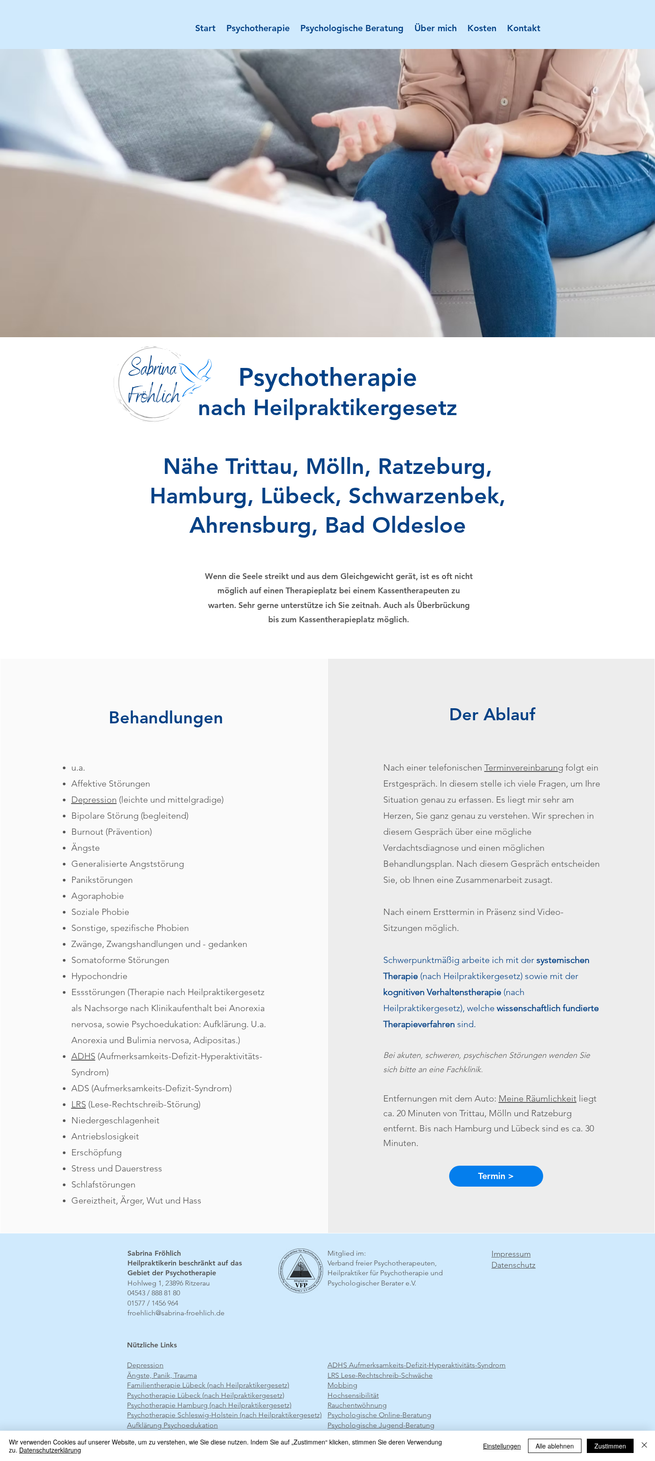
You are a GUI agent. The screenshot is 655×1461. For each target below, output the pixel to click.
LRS (78, 1104)
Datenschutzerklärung (50, 1449)
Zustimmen (610, 1445)
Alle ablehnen (555, 1445)
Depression (94, 799)
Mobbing (342, 1385)
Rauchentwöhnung (357, 1405)
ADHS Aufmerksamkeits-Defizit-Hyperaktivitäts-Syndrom (417, 1365)
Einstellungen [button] (502, 1445)
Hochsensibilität (353, 1395)
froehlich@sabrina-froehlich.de (176, 1313)
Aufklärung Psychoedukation (172, 1425)
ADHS (83, 1056)
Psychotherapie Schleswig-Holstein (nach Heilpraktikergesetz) (224, 1415)
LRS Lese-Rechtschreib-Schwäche (380, 1375)
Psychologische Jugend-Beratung (381, 1425)
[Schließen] (644, 1446)
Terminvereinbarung (523, 767)
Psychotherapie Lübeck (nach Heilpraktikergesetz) (205, 1395)
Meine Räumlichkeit (538, 1098)
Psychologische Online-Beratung (379, 1415)
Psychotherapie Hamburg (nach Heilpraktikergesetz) (209, 1405)
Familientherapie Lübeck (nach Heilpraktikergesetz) (208, 1385)
